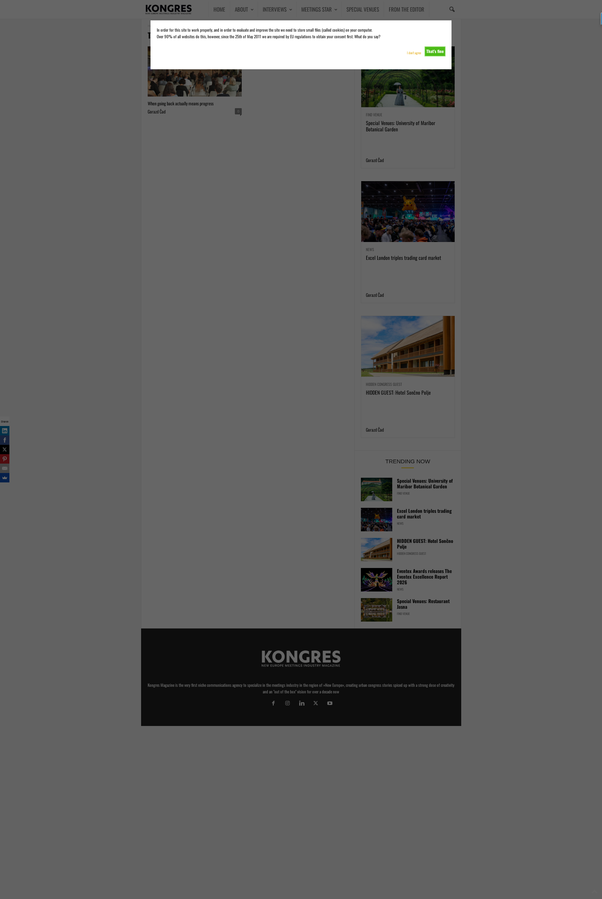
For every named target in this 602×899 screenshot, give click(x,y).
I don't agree (414, 52)
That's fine (435, 51)
